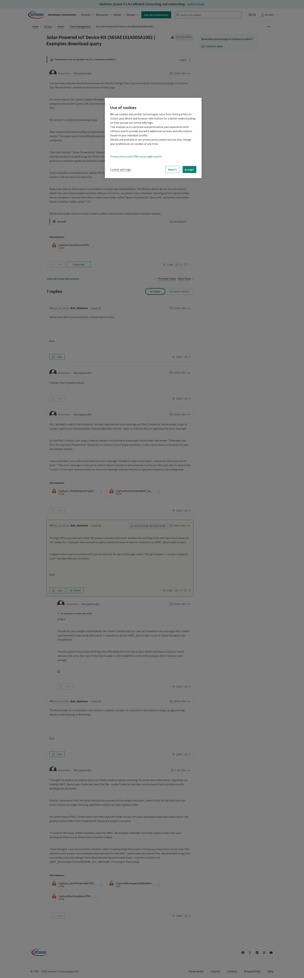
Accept (189, 169)
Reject (172, 169)
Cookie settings (120, 170)
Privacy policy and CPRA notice (128, 157)
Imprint (157, 157)
